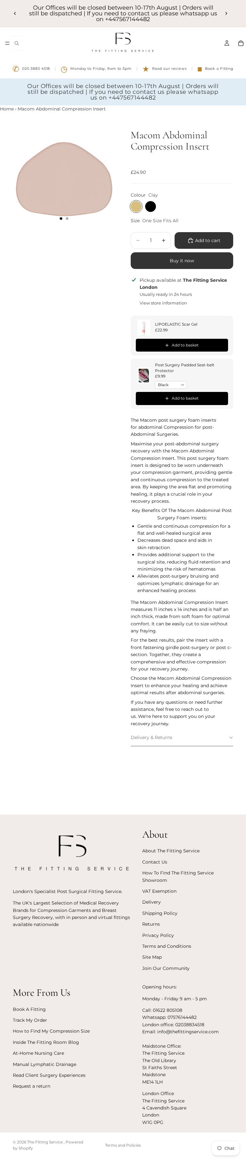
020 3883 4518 (31, 69)
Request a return (31, 1086)
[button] (182, 737)
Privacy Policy (158, 935)
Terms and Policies (123, 1145)
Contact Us (154, 862)
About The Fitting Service (171, 851)
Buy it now (182, 261)
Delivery (151, 902)
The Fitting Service (45, 1142)
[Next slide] (226, 13)
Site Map (152, 957)
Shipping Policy (159, 913)
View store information (163, 302)
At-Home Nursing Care (38, 1053)
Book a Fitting (215, 69)
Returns (151, 924)
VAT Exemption (159, 891)
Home (7, 109)
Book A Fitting (29, 1009)
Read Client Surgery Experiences (49, 1075)
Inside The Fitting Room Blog (46, 1042)
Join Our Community (166, 968)
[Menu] (7, 43)
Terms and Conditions (166, 946)
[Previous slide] (15, 13)
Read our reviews (164, 69)
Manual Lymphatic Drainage (44, 1064)
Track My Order (30, 1020)
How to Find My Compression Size (51, 1031)
